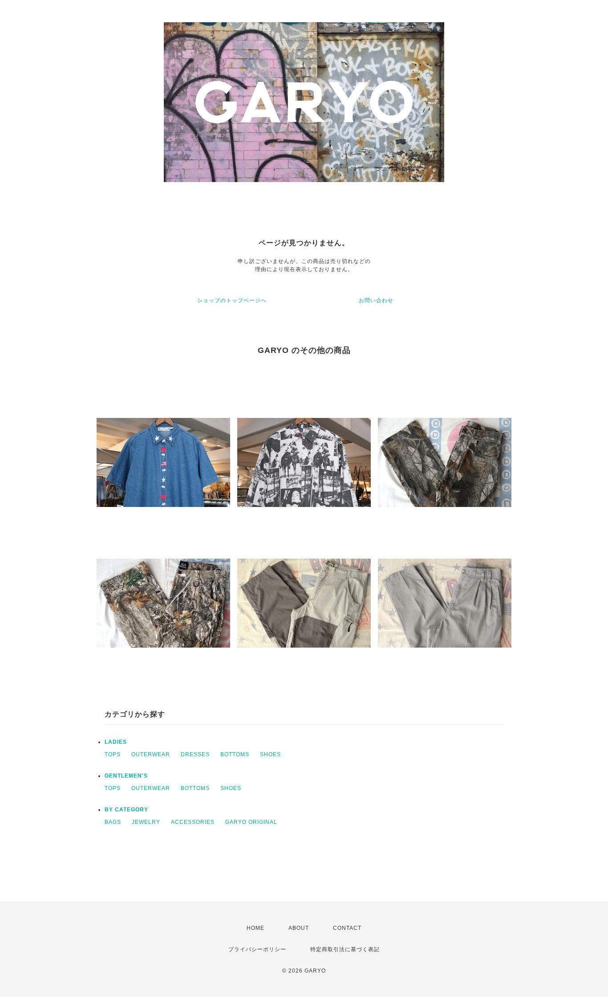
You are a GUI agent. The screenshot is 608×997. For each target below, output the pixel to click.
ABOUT (298, 928)
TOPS (113, 754)
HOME (255, 928)
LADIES (116, 742)
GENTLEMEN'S (126, 776)
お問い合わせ (376, 300)
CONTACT (347, 928)
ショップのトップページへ (232, 300)
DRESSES (195, 754)
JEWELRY (146, 822)
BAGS (113, 822)
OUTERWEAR (150, 754)
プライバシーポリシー (257, 949)
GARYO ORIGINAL (251, 822)
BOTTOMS (234, 754)
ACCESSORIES (193, 822)
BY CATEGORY (126, 810)
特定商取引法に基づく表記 (345, 949)
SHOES (270, 754)
